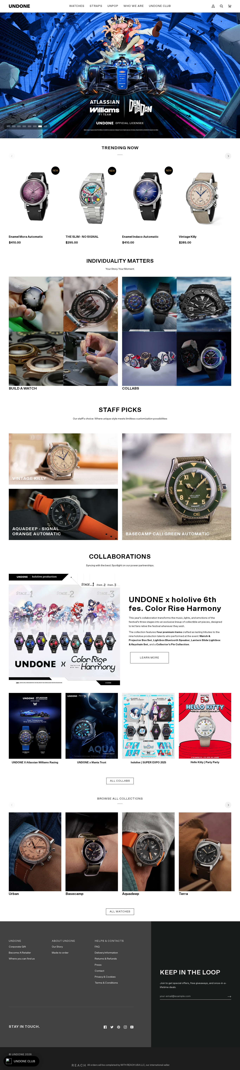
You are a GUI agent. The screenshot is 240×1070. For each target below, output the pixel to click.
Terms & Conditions (106, 982)
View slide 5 (29, 126)
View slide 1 (8, 126)
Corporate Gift (17, 946)
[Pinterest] (118, 1027)
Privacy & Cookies (105, 977)
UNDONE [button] (15, 941)
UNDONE (18, 1054)
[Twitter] (111, 1027)
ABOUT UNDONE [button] (63, 941)
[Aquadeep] (148, 851)
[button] (77, 6)
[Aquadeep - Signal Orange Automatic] (63, 514)
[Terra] (205, 851)
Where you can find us (22, 958)
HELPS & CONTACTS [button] (109, 941)
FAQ (97, 946)
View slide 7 (40, 126)
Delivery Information (106, 952)
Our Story (57, 946)
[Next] (228, 156)
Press (98, 965)
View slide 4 (24, 126)
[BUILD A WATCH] (63, 331)
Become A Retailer (20, 952)
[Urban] (35, 851)
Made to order (60, 952)
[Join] (226, 996)
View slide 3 (19, 126)
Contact (99, 971)
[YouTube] (132, 1027)
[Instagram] (125, 1027)
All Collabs (120, 780)
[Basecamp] (92, 851)
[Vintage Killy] (205, 197)
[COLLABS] (176, 331)
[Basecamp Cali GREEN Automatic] (176, 486)
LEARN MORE (149, 657)
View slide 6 (35, 126)
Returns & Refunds (106, 958)
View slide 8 (45, 126)
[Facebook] (105, 1027)
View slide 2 (13, 126)
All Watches (120, 911)
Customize (205, 227)
